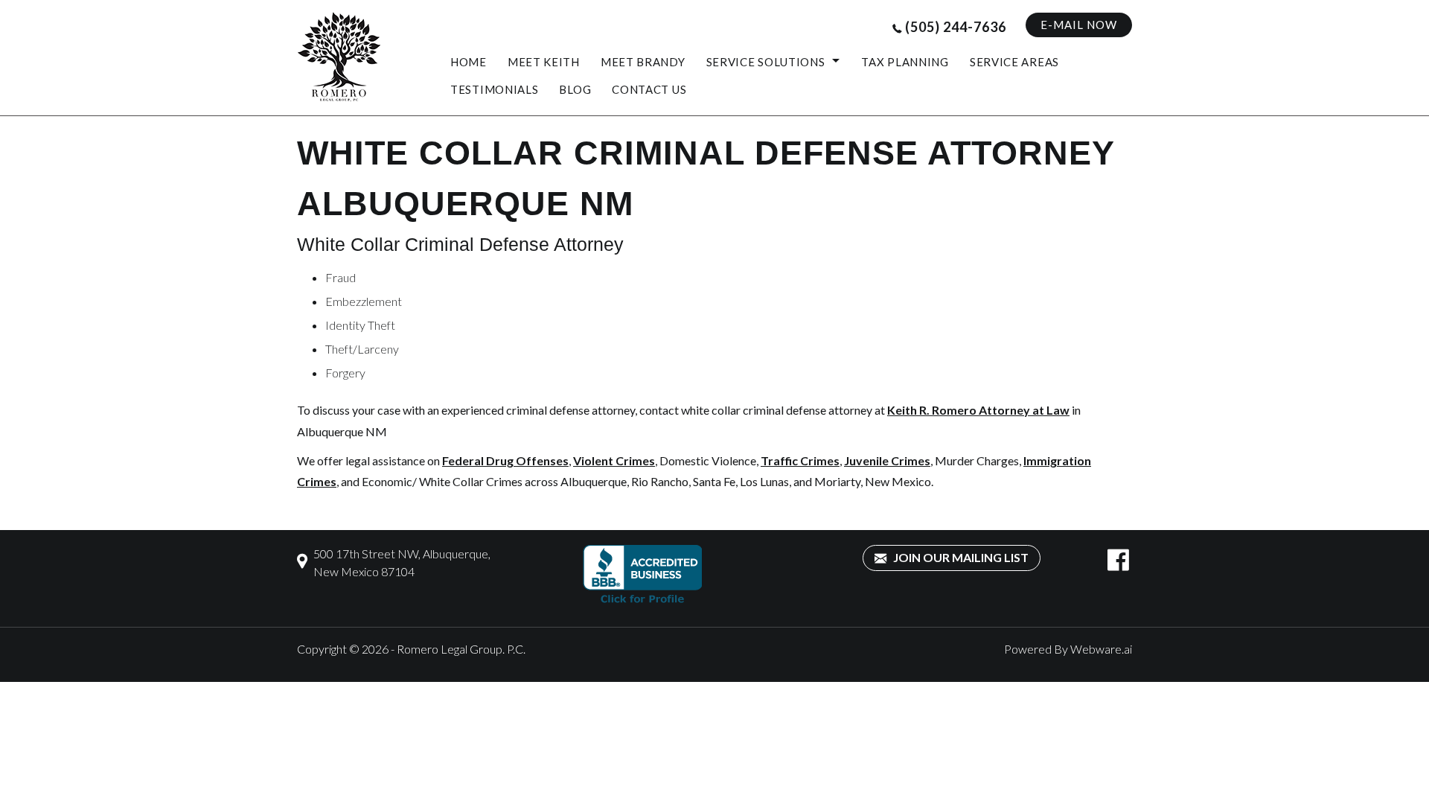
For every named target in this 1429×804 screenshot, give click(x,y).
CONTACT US (649, 89)
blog (575, 89)
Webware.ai (1101, 649)
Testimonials (494, 89)
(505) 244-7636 (955, 27)
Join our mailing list (960, 557)
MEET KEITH (544, 61)
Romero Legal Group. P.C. (461, 649)
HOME (468, 61)
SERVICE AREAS (1014, 61)
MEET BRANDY (643, 61)
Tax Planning (904, 61)
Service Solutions (765, 61)
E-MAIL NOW (1078, 24)
